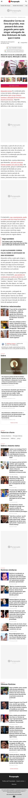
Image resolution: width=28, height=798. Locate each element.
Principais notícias (17, 436)
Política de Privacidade (8, 781)
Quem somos (20, 781)
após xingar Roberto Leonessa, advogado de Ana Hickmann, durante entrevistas (13, 97)
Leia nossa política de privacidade (14, 794)
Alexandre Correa (21, 17)
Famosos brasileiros (6, 436)
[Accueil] (14, 1)
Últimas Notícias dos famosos (10, 17)
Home (2, 17)
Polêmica (13, 438)
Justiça (18, 438)
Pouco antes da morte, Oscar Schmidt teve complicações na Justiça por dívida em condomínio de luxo (18, 626)
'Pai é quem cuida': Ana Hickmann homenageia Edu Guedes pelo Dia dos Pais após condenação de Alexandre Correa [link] (14, 243)
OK (14, 796)
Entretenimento (5, 438)
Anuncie (14, 784)
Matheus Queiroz (11, 343)
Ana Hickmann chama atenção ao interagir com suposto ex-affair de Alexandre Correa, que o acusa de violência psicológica (18, 508)
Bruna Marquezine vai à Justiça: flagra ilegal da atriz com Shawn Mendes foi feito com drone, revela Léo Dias (17, 636)
